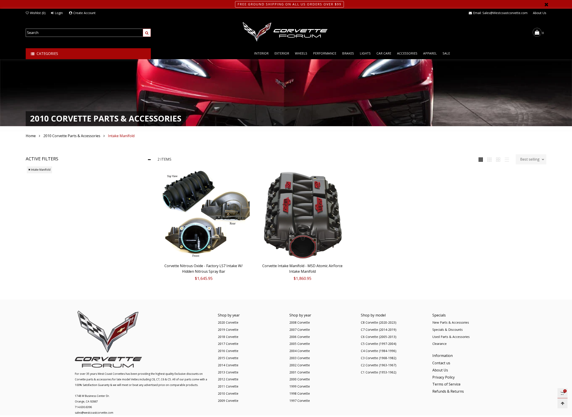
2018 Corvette (228, 337)
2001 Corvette (299, 372)
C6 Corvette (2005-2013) (378, 337)
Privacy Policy (443, 377)
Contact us (441, 362)
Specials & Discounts (447, 329)
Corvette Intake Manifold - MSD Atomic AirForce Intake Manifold (302, 268)
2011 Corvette (228, 386)
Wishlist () (38, 13)
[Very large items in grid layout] (498, 159)
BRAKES (348, 53)
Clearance (439, 344)
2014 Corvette (228, 365)
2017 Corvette (228, 344)
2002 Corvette (299, 365)
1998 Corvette (299, 393)
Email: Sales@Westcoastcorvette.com (500, 13)
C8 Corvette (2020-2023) (378, 322)
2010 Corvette (228, 393)
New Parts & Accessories (450, 322)
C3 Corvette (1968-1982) (378, 358)
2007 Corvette (299, 329)
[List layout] (507, 159)
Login (59, 13)
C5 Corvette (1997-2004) (378, 344)
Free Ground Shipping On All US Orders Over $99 (289, 4)
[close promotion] (546, 4)
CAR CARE (383, 53)
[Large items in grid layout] (489, 159)
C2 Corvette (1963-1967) (378, 365)
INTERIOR (261, 53)
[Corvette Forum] (286, 32)
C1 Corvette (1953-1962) (378, 372)
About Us (539, 13)
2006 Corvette (299, 337)
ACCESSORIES (407, 53)
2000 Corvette (299, 379)
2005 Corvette (299, 344)
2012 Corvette (228, 379)
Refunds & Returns (448, 391)
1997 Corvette (299, 400)
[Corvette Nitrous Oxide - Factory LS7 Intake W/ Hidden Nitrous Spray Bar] (204, 215)
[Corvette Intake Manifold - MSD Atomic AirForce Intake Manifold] (303, 215)
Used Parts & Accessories (451, 337)
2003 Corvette (299, 358)
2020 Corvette (228, 322)
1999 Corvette (299, 386)
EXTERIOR (281, 53)
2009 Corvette (228, 400)
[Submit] (147, 33)
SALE (446, 53)
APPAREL (430, 53)
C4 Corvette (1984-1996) (378, 351)
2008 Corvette (299, 322)
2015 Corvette (228, 358)
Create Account (84, 13)
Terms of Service (446, 384)
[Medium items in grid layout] (481, 159)
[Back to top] (562, 403)
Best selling (530, 159)
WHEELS (301, 53)
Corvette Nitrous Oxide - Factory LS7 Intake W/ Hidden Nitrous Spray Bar (203, 268)
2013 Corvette (228, 372)
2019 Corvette (228, 329)
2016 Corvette (228, 351)
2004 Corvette (299, 351)
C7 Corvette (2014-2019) (378, 329)
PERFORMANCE (324, 53)
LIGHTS (365, 53)
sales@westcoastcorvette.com (94, 413)
